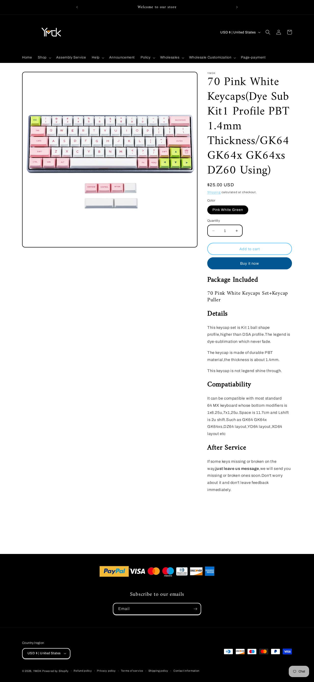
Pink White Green (227, 210)
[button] (44, 57)
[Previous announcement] (77, 7)
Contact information (186, 670)
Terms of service (132, 670)
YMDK (37, 670)
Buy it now (249, 263)
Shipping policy (158, 670)
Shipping (214, 192)
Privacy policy (106, 670)
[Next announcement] (237, 7)
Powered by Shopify (55, 670)
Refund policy (83, 670)
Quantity (213, 220)
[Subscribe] (195, 609)
